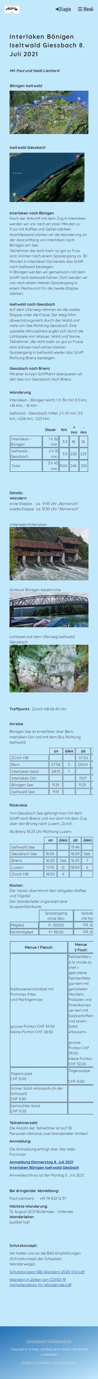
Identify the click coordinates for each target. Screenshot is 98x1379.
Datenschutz (60, 1341)
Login (66, 8)
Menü (87, 9)
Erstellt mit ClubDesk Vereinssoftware (49, 1362)
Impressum (37, 1341)
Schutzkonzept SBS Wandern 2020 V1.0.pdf (47, 1271)
